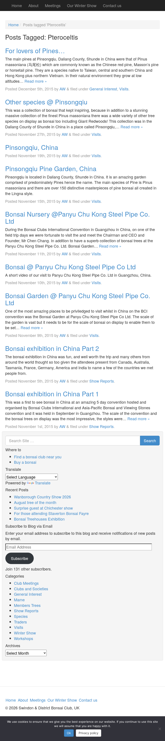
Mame (19, 599)
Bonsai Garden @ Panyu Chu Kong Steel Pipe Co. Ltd (77, 299)
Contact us (112, 5)
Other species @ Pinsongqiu (46, 101)
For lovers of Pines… (35, 50)
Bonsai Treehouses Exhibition (39, 519)
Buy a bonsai (25, 462)
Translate (42, 482)
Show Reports (101, 381)
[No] (159, 729)
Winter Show (25, 633)
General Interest (103, 88)
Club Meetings (26, 583)
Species (21, 616)
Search (150, 440)
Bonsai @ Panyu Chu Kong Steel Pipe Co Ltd (70, 266)
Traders (20, 622)
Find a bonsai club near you (37, 456)
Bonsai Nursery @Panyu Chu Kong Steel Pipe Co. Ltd (77, 217)
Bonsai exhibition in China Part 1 (52, 393)
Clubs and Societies (31, 588)
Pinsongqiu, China (31, 147)
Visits (123, 88)
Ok (69, 733)
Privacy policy (88, 733)
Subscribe (19, 558)
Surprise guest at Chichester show (43, 508)
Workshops (23, 638)
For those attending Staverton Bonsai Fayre (51, 513)
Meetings (53, 5)
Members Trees (27, 605)
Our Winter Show (81, 5)
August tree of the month (35, 502)
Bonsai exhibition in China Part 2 (52, 348)
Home (17, 5)
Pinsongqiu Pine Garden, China (50, 168)
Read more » (35, 81)
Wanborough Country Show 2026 (42, 496)
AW (63, 88)
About (33, 5)
